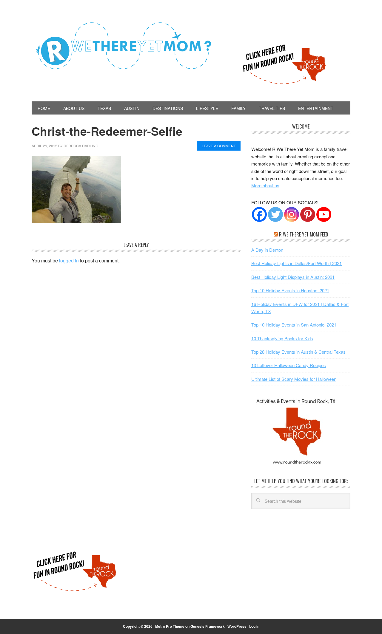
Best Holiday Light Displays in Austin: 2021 (293, 277)
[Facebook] (259, 214)
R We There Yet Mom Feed (303, 234)
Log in (254, 626)
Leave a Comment (219, 145)
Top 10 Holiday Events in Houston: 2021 (290, 290)
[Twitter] (275, 214)
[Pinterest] (307, 214)
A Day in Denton (267, 250)
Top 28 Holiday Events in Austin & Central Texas (298, 352)
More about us (265, 185)
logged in (69, 260)
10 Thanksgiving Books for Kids (282, 338)
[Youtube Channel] (323, 214)
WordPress (237, 626)
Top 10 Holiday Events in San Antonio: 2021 (293, 324)
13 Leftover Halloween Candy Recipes (288, 365)
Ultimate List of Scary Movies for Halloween (293, 379)
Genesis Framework (207, 626)
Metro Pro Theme (169, 626)
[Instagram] (291, 214)
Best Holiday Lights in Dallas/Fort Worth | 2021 (296, 263)
